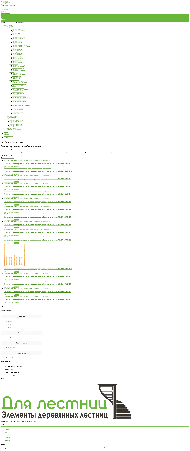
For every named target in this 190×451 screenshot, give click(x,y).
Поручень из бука (16, 61)
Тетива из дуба (16, 31)
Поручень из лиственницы (19, 58)
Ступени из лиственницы (19, 74)
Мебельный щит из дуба (16, 124)
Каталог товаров (8, 25)
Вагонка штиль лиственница (14, 129)
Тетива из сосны (16, 29)
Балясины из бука (16, 41)
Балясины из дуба (16, 39)
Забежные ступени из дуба (19, 84)
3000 (10, 327)
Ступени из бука (16, 77)
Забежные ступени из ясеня (19, 85)
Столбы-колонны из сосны (19, 104)
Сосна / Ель (11, 347)
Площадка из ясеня (17, 54)
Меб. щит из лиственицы (16, 121)
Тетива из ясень (16, 34)
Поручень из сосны (17, 57)
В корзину (16, 166)
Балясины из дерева (15, 35)
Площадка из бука (17, 53)
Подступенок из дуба (17, 90)
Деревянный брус (14, 106)
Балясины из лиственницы (19, 38)
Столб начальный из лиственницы (21, 97)
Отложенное (7, 7)
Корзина (6, 9)
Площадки (12, 48)
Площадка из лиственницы (19, 50)
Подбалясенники (14, 64)
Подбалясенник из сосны (18, 65)
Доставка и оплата (8, 136)
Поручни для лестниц (15, 56)
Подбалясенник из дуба (18, 68)
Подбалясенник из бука (18, 69)
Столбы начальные (14, 94)
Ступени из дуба (16, 76)
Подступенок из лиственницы (20, 89)
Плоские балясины (14, 44)
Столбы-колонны (14, 102)
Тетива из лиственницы (18, 30)
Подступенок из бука (17, 92)
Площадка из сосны (17, 49)
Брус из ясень (15, 113)
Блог (5, 133)
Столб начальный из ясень (19, 101)
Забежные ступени (14, 80)
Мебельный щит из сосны (16, 120)
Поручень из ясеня (17, 62)
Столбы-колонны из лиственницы (21, 105)
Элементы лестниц (11, 26)
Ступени (12, 72)
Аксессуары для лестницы (13, 114)
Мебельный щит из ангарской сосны (19, 122)
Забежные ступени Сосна (18, 81)
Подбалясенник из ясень (18, 70)
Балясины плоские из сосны (19, 45)
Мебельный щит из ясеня (16, 125)
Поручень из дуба (16, 60)
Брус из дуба (15, 110)
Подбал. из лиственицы (18, 66)
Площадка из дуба (17, 52)
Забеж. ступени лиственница (19, 82)
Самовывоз (6, 134)
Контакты (6, 137)
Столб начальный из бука (18, 100)
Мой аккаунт (4, 11)
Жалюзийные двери (12, 116)
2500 (10, 321)
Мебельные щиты (11, 118)
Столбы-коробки (11, 126)
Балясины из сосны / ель (18, 37)
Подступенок (13, 86)
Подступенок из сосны (18, 88)
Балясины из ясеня (17, 42)
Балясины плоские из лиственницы (21, 46)
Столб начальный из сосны (19, 96)
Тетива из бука (16, 33)
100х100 (11, 357)
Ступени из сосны (17, 73)
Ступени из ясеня (16, 78)
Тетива (11, 27)
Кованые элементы (11, 117)
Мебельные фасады (11, 128)
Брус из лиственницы (17, 109)
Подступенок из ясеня (18, 93)
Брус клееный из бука (17, 112)
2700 (10, 324)
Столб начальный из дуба (18, 98)
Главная (6, 132)
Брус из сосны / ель (17, 108)
